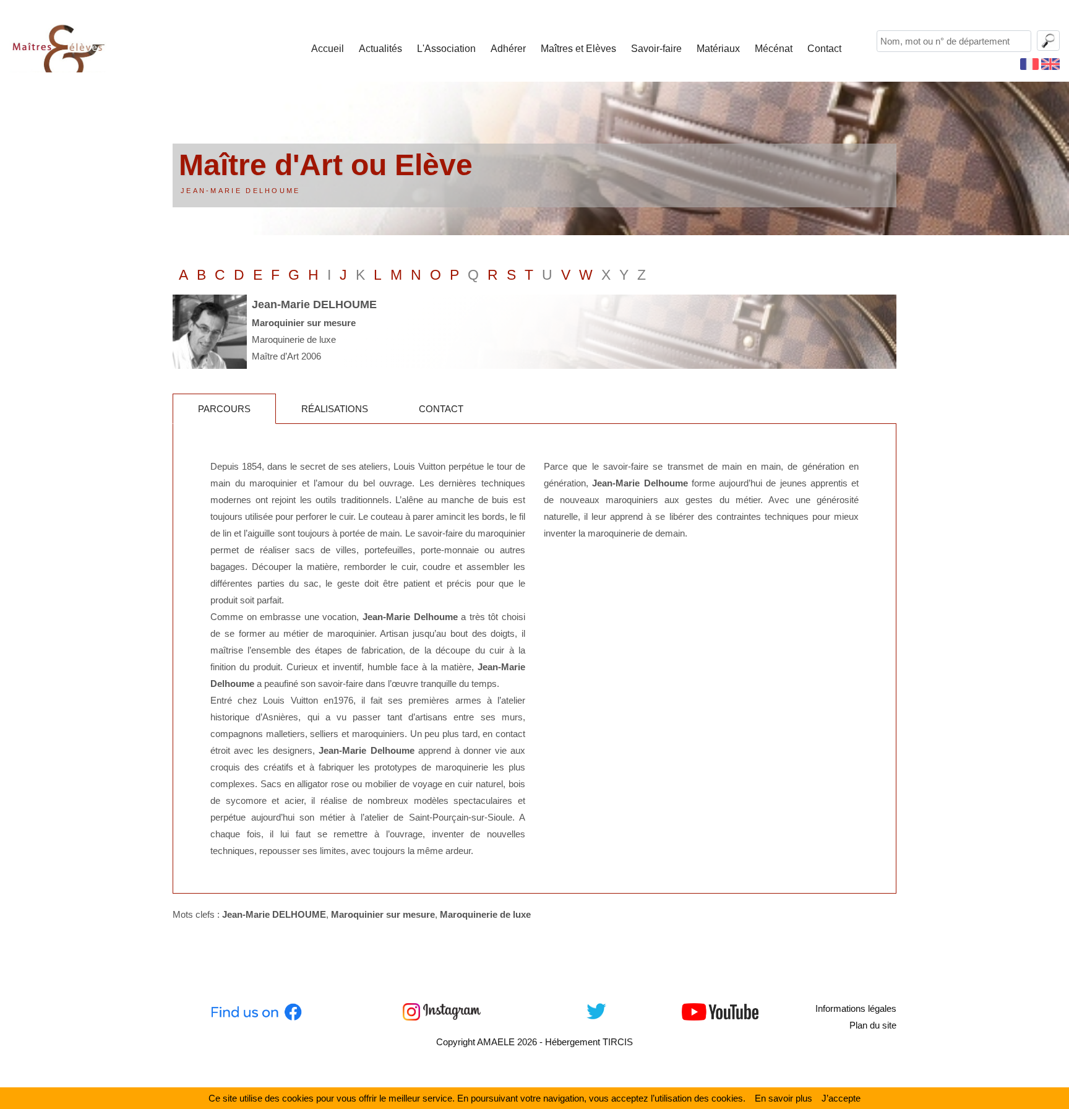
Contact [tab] (441, 408)
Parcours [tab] (224, 408)
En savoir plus (783, 1098)
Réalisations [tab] (334, 408)
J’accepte (841, 1098)
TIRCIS (618, 1042)
